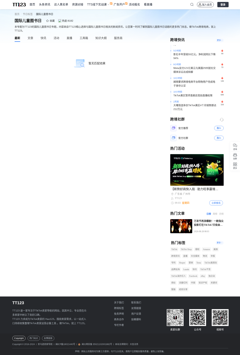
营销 (191, 263)
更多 (219, 40)
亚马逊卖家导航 (45, 344)
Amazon (206, 249)
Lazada (186, 269)
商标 (173, 283)
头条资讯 (44, 4)
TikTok (174, 249)
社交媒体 (195, 256)
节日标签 (28, 14)
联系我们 (136, 302)
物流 (205, 256)
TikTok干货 (205, 269)
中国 (193, 283)
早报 (213, 256)
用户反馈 (136, 313)
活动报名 (134, 4)
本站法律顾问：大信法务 (126, 344)
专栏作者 (119, 325)
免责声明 (119, 313)
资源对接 (77, 4)
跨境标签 (119, 308)
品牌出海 (175, 269)
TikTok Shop (186, 249)
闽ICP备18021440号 (65, 344)
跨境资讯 (175, 256)
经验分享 (183, 289)
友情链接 (136, 308)
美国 (215, 249)
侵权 (197, 249)
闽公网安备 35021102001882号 (97, 344)
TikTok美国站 (211, 263)
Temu (198, 263)
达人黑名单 (61, 4)
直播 (185, 256)
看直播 (148, 4)
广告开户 (119, 4)
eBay (203, 276)
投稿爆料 (136, 319)
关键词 (214, 283)
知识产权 (203, 283)
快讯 (195, 269)
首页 (32, 4)
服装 (173, 289)
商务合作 (119, 319)
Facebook (193, 276)
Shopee (182, 263)
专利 (173, 263)
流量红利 (183, 283)
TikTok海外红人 (178, 276)
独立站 (212, 276)
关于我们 (119, 302)
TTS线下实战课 (97, 4)
